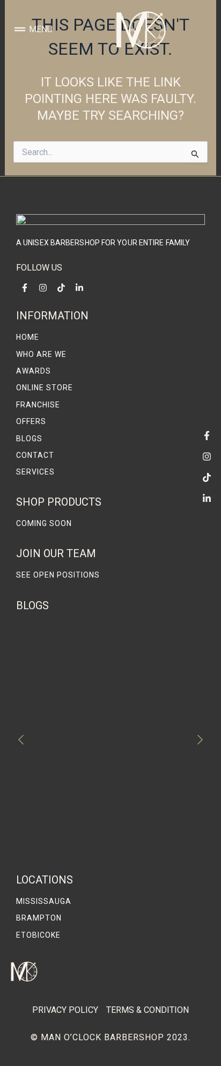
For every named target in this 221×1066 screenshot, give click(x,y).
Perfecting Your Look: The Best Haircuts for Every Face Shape (103, 669)
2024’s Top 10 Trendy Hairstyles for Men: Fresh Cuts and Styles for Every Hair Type (108, 727)
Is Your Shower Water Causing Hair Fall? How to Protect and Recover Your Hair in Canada (105, 785)
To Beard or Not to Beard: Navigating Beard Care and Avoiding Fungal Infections (102, 844)
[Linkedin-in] (206, 498)
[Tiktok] (206, 477)
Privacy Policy (65, 1010)
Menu (41, 29)
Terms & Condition (147, 1010)
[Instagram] (206, 456)
